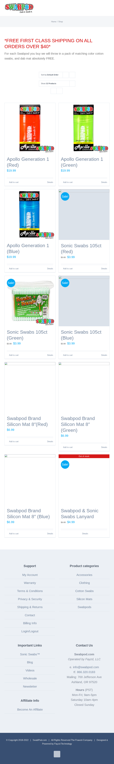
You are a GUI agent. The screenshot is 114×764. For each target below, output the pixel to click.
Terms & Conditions (30, 591)
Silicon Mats (84, 599)
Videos (30, 670)
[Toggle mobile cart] (103, 6)
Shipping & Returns (30, 607)
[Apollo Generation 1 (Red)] (30, 128)
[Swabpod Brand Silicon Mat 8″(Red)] (30, 387)
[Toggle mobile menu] (108, 6)
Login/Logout (29, 631)
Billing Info (30, 623)
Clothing (84, 582)
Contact (30, 615)
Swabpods (84, 607)
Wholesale (30, 678)
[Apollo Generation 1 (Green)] (84, 128)
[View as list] (59, 91)
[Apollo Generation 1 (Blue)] (30, 214)
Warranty (30, 582)
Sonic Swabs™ (30, 654)
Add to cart (14, 182)
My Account (30, 575)
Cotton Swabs (84, 591)
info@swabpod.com (86, 667)
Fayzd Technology (63, 743)
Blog (30, 662)
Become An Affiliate (30, 709)
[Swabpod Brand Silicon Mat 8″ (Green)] (84, 387)
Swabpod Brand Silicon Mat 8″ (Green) (78, 424)
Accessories (84, 575)
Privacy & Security (30, 599)
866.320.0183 (86, 672)
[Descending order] (72, 75)
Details (50, 182)
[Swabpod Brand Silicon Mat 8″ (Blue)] (30, 479)
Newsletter (30, 686)
